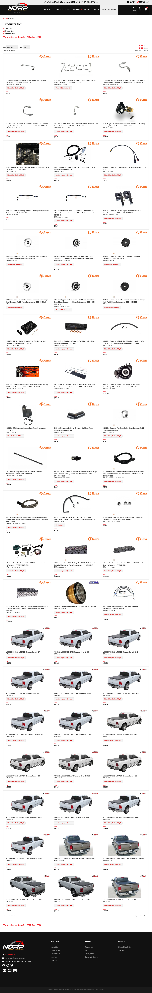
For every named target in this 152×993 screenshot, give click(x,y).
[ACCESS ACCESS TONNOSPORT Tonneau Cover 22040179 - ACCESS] (95, 834)
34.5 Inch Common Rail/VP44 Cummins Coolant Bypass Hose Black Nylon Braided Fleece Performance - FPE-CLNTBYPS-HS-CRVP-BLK (123, 474)
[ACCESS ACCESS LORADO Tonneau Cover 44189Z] (76, 763)
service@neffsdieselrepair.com (15, 958)
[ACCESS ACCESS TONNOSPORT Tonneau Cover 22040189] (124, 845)
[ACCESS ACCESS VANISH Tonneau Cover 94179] (124, 886)
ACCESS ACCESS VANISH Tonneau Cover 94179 (119, 900)
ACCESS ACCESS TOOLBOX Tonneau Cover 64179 (24, 900)
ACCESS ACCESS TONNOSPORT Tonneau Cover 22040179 (74, 858)
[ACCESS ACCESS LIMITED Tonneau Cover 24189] (76, 639)
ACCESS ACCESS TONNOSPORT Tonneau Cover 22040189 (123, 858)
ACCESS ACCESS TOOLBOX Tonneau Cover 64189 (72, 900)
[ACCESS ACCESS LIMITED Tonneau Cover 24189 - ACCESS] (95, 628)
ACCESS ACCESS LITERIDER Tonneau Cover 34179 (72, 693)
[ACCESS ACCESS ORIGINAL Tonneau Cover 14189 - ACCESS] (95, 793)
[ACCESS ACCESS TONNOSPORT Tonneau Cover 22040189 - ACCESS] (143, 834)
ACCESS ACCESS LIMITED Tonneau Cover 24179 (23, 652)
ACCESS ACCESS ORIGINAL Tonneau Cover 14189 (72, 817)
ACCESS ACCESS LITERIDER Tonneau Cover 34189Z (24, 734)
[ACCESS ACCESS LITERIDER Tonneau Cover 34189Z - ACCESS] (47, 711)
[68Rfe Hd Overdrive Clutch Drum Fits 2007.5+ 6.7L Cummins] (76, 593)
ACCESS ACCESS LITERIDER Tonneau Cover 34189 (121, 693)
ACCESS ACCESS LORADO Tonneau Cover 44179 (120, 734)
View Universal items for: (22, 925)
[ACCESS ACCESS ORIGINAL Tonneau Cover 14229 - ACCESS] (47, 834)
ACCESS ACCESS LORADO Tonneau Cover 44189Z (72, 776)
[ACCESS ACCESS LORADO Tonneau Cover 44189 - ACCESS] (47, 752)
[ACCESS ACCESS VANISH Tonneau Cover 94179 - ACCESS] (143, 876)
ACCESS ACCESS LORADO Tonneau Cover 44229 (120, 776)
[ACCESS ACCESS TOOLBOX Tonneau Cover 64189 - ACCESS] (95, 876)
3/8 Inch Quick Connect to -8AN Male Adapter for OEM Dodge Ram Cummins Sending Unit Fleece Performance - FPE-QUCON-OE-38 (75, 474)
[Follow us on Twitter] (12, 966)
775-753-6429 (10, 955)
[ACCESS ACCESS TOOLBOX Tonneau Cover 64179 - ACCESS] (47, 876)
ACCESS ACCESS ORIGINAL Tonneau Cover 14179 (24, 817)
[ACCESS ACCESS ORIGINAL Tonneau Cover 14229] (27, 845)
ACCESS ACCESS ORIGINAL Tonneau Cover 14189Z (121, 817)
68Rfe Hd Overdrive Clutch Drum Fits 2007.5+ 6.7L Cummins (75, 606)
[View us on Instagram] (7, 966)
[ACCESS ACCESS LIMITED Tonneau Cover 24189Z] (124, 639)
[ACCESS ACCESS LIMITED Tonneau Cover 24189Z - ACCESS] (143, 628)
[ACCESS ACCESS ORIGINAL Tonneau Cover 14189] (76, 804)
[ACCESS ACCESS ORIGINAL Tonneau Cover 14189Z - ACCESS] (143, 793)
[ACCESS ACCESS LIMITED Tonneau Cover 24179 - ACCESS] (47, 628)
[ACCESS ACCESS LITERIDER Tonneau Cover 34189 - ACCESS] (143, 669)
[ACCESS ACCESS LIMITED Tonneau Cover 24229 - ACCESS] (47, 669)
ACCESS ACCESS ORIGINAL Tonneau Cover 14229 (24, 858)
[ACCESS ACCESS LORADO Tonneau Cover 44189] (27, 763)
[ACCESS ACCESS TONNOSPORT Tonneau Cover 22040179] (76, 845)
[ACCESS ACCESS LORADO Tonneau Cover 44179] (124, 721)
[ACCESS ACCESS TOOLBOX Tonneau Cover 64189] (76, 886)
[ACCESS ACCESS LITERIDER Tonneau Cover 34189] (124, 680)
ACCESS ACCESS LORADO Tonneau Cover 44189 (23, 776)
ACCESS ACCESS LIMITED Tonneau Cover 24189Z (120, 652)
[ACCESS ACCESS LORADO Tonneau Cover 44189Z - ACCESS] (95, 752)
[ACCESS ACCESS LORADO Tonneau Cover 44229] (124, 763)
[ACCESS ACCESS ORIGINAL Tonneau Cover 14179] (27, 804)
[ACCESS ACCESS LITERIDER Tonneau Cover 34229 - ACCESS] (95, 711)
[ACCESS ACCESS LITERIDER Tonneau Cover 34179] (76, 680)
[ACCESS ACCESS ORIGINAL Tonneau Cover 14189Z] (124, 804)
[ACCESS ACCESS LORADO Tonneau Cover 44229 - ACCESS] (143, 752)
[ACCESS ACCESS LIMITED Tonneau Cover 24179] (27, 639)
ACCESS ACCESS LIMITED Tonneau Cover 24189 (71, 652)
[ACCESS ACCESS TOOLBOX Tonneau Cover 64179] (27, 886)
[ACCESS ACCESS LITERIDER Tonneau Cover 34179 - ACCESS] (95, 669)
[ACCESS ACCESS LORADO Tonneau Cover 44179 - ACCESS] (143, 711)
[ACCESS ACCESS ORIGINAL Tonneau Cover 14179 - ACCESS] (47, 793)
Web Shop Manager (97, 989)
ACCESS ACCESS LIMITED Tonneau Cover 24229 (23, 693)
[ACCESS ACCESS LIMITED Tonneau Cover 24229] (27, 680)
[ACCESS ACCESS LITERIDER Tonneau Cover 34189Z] (27, 721)
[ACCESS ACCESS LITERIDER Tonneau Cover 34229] (76, 721)
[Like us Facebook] (3, 966)
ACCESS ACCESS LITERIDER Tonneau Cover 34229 (72, 734)
